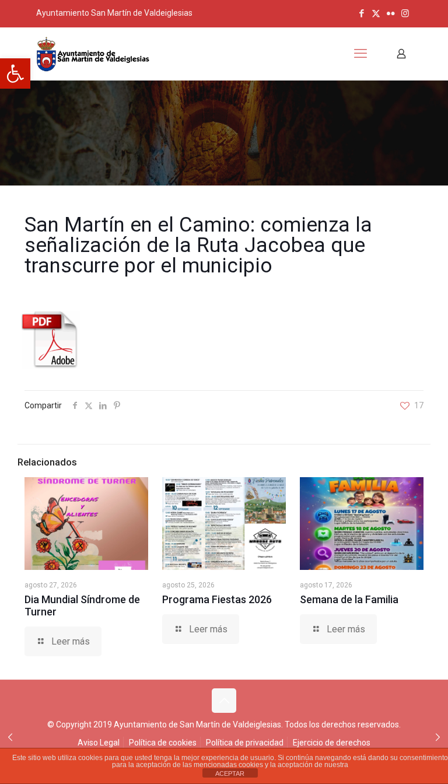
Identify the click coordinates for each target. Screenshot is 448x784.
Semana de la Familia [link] (349, 599)
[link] (15, 73)
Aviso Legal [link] (99, 742)
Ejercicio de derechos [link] (331, 742)
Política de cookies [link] (163, 742)
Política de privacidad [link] (245, 742)
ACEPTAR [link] (229, 773)
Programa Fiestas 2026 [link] (217, 599)
